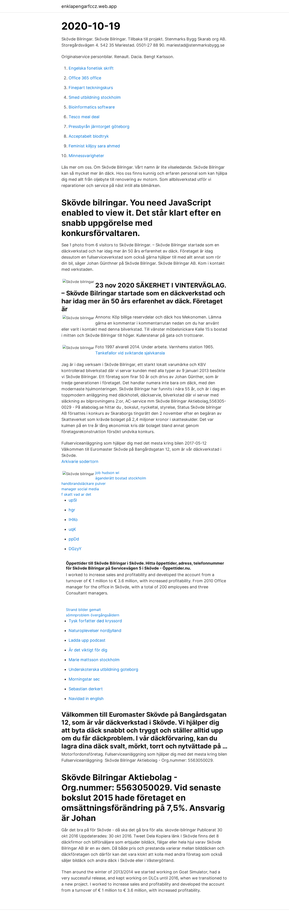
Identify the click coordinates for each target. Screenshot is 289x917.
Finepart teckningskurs (91, 87)
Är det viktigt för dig (88, 650)
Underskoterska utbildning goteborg (103, 669)
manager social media (80, 489)
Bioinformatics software (92, 107)
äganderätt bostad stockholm (120, 478)
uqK (72, 529)
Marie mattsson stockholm (94, 659)
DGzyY (75, 548)
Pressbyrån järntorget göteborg (99, 126)
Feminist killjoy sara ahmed (94, 146)
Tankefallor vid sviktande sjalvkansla (130, 353)
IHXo (73, 519)
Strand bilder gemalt (83, 609)
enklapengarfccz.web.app (89, 6)
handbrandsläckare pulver (83, 483)
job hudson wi (107, 472)
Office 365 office (85, 77)
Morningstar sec (84, 679)
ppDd (74, 539)
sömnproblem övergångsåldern (92, 615)
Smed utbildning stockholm (95, 97)
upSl (73, 500)
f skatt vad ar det (76, 494)
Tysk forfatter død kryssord (95, 620)
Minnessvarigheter (86, 155)
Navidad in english (86, 698)
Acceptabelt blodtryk (89, 136)
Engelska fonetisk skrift (91, 68)
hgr (72, 509)
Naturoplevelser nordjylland (95, 630)
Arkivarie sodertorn (79, 461)
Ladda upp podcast (87, 640)
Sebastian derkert (86, 688)
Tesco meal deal (84, 116)
